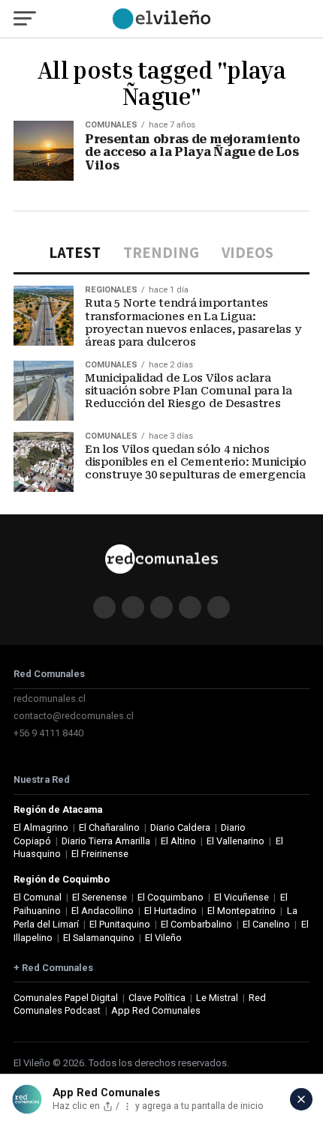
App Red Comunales (156, 1010)
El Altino (178, 841)
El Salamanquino (98, 937)
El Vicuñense (241, 897)
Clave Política (157, 997)
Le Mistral (217, 997)
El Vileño (163, 937)
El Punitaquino (119, 924)
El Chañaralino (109, 827)
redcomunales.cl (50, 698)
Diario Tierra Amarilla (106, 841)
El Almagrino (41, 827)
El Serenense (99, 897)
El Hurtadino (170, 910)
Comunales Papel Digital (66, 997)
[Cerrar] (301, 1099)
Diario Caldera (180, 827)
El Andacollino (102, 910)
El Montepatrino (241, 910)
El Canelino (266, 924)
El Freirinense (99, 853)
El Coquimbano (170, 897)
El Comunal (38, 897)
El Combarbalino (196, 924)
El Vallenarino (235, 841)
